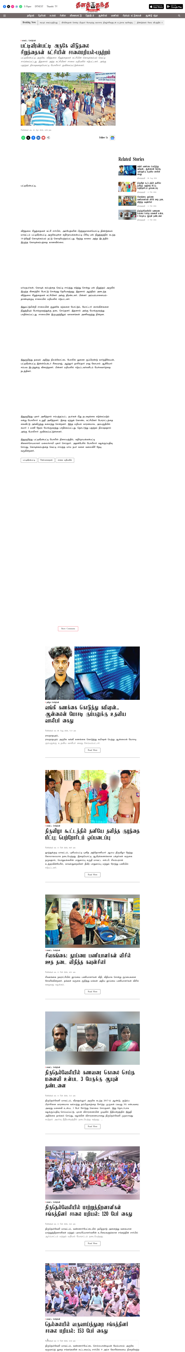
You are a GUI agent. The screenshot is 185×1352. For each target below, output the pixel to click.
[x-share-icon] (28, 139)
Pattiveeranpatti (46, 460)
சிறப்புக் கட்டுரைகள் (132, 15)
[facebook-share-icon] (33, 139)
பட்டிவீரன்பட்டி (29, 460)
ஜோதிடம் (90, 15)
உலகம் (53, 15)
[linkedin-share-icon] (38, 139)
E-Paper (27, 6)
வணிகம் (115, 15)
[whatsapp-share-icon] (23, 139)
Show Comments (68, 629)
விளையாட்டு (76, 15)
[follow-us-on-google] (112, 138)
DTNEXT (39, 6)
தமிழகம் (30, 15)
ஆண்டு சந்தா (151, 15)
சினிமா (63, 15)
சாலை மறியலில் (65, 460)
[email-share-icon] (43, 139)
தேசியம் (42, 15)
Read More (92, 750)
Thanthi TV (52, 6)
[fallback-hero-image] (127, 170)
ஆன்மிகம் (102, 15)
